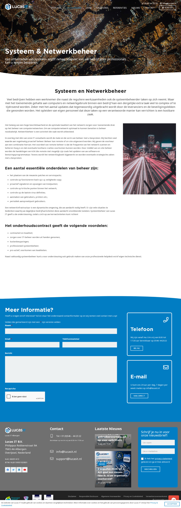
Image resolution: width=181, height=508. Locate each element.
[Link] (16, 6)
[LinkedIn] (19, 469)
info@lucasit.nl (153, 388)
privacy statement (163, 458)
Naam (8, 325)
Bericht (8, 353)
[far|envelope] (150, 367)
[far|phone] (150, 320)
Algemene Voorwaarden (111, 496)
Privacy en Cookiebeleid (133, 496)
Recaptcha (10, 388)
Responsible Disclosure (88, 496)
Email (8, 339)
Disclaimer (72, 496)
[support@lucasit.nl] (53, 459)
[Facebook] (7, 469)
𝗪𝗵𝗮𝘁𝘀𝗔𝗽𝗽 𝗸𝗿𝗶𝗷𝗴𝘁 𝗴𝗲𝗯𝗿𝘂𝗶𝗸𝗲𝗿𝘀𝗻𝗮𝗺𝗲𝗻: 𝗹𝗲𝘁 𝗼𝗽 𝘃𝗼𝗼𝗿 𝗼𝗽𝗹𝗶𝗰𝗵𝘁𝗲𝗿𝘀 (112, 436)
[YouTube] (24, 469)
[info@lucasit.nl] (53, 452)
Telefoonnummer (71, 339)
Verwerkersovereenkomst (156, 496)
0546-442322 (160, 340)
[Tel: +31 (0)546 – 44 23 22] (53, 436)
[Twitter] (13, 469)
